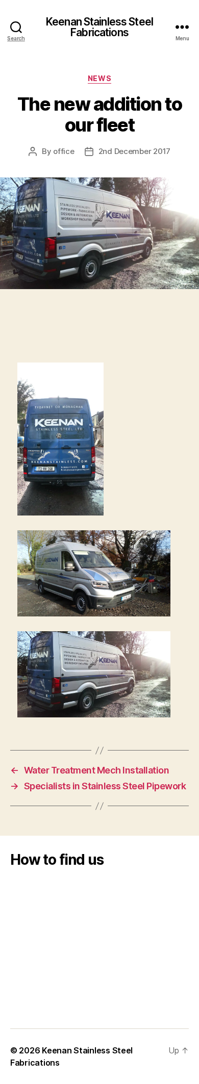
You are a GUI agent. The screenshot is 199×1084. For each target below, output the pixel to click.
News (99, 78)
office (63, 151)
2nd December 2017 (134, 151)
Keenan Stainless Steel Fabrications (99, 27)
